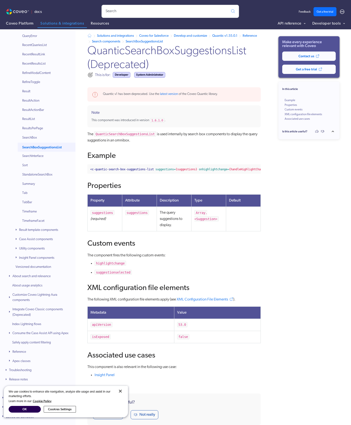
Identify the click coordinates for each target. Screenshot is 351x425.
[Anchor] (121, 154)
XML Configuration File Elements (202, 299)
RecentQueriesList (34, 45)
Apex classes (21, 361)
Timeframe (29, 211)
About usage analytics (27, 285)
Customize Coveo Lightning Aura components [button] (34, 297)
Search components (106, 41)
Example (290, 100)
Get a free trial (325, 11)
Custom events (294, 109)
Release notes (18, 380)
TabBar (27, 202)
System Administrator (149, 74)
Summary (28, 184)
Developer (121, 74)
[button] (16, 230)
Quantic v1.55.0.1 (224, 36)
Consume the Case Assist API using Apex (40, 333)
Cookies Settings (60, 409)
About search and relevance (31, 276)
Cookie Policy (42, 401)
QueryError (29, 36)
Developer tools (327, 24)
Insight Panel (105, 375)
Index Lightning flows (26, 324)
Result (26, 91)
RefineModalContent (36, 73)
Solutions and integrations (115, 36)
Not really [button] (147, 415)
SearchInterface (32, 156)
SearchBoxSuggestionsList (42, 147)
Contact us (306, 56)
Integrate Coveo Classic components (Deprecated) (37, 312)
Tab (24, 193)
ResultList (28, 119)
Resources (100, 24)
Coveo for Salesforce (154, 36)
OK (24, 409)
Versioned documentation (33, 267)
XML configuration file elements (303, 114)
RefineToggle (31, 82)
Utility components (32, 248)
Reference (19, 352)
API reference (290, 24)
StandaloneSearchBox (37, 174)
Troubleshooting (20, 370)
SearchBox (29, 138)
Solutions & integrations (62, 24)
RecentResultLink (33, 55)
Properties (291, 105)
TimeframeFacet (33, 221)
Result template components (38, 230)
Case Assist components (36, 239)
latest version (169, 94)
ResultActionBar (33, 110)
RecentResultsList (34, 64)
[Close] (120, 391)
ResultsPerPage (32, 128)
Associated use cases (297, 119)
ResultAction (30, 101)
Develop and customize (190, 36)
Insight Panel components (36, 258)
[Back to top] (334, 131)
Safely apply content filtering (31, 343)
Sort (25, 165)
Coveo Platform (20, 24)
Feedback (305, 11)
